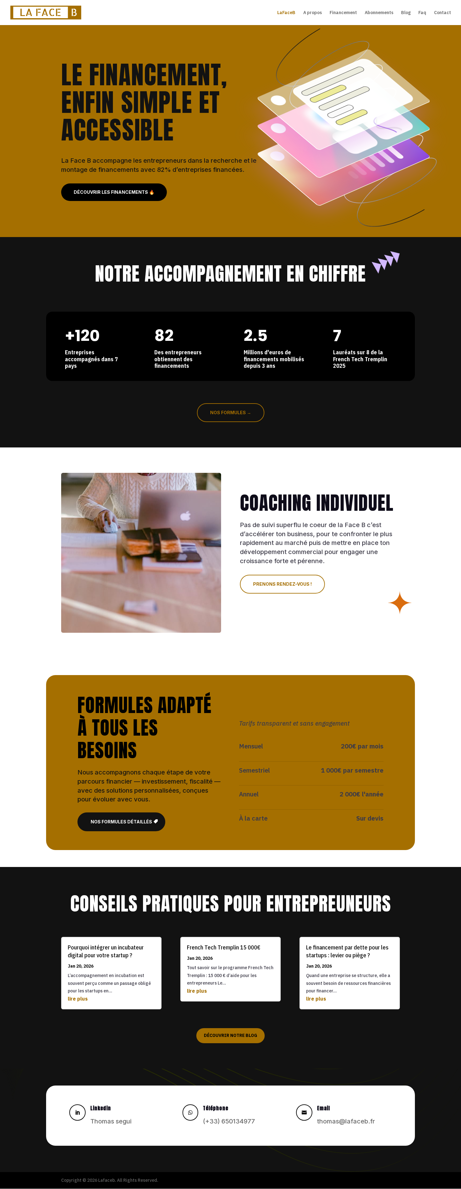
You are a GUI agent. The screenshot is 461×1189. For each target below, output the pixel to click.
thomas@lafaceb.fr (346, 1121)
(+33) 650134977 (229, 1121)
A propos (312, 12)
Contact (442, 12)
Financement (343, 12)
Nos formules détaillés (121, 821)
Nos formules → (230, 412)
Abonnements (379, 12)
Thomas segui (110, 1121)
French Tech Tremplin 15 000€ (223, 947)
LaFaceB (286, 12)
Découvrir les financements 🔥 (114, 192)
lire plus (78, 999)
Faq (422, 12)
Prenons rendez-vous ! (282, 584)
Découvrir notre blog (230, 1035)
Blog (406, 12)
